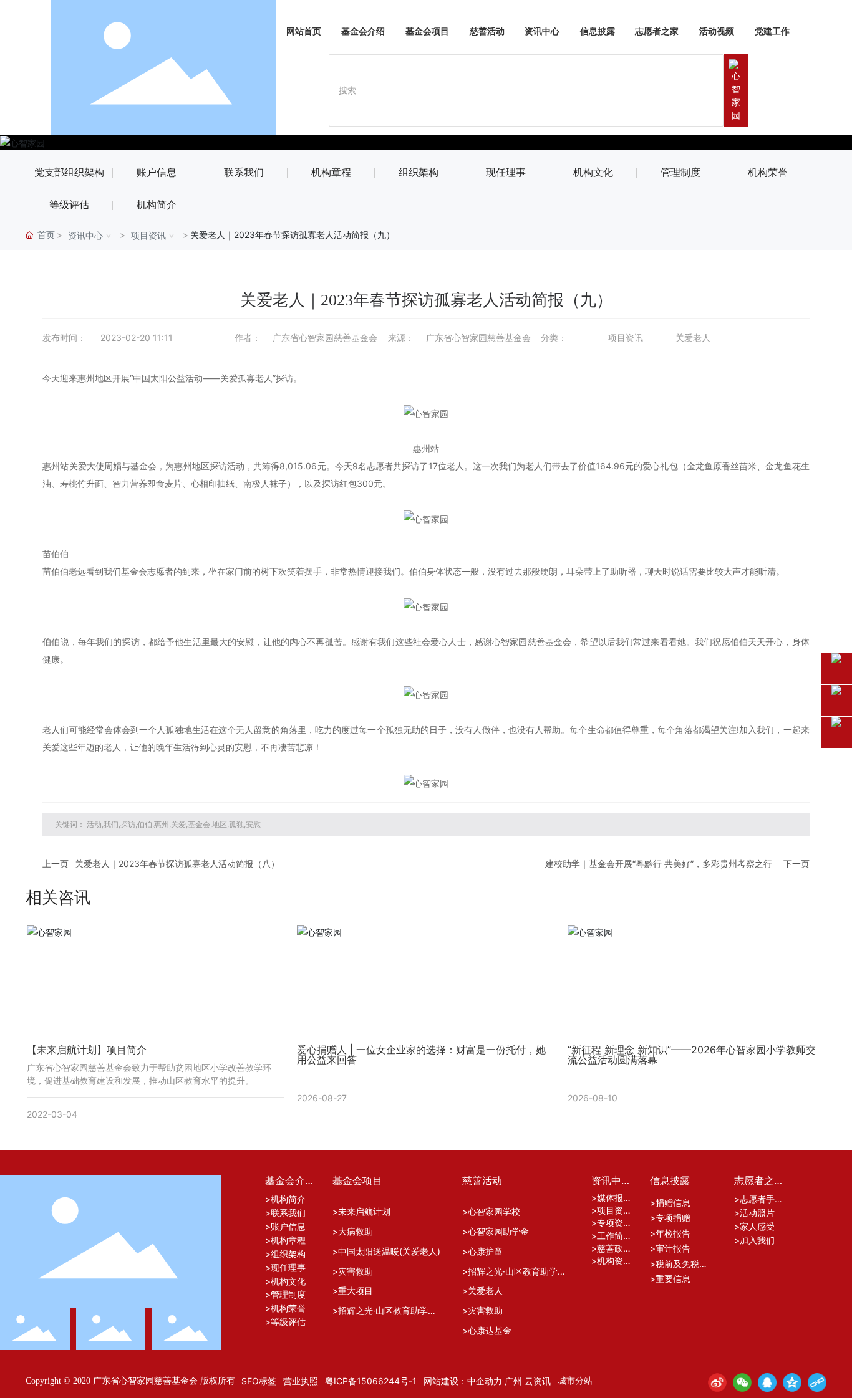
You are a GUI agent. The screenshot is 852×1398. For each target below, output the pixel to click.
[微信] (742, 1382)
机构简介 (157, 204)
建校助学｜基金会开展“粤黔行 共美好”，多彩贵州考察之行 (658, 863)
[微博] (717, 1382)
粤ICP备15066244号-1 (371, 1381)
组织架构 (418, 172)
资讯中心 (85, 235)
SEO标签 (258, 1381)
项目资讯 (148, 235)
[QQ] (767, 1382)
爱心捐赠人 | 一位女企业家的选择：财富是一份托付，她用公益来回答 (421, 1054)
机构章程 (331, 172)
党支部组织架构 (69, 172)
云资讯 (538, 1381)
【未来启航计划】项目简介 (87, 1049)
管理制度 (680, 172)
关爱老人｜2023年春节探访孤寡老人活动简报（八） (177, 863)
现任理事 (506, 172)
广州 (513, 1381)
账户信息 (157, 172)
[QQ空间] (792, 1382)
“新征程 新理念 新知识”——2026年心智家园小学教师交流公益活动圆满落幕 (692, 1054)
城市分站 (575, 1380)
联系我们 (244, 172)
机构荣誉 (768, 172)
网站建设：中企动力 (463, 1381)
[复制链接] (817, 1382)
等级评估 (69, 204)
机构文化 (593, 172)
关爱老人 (692, 337)
